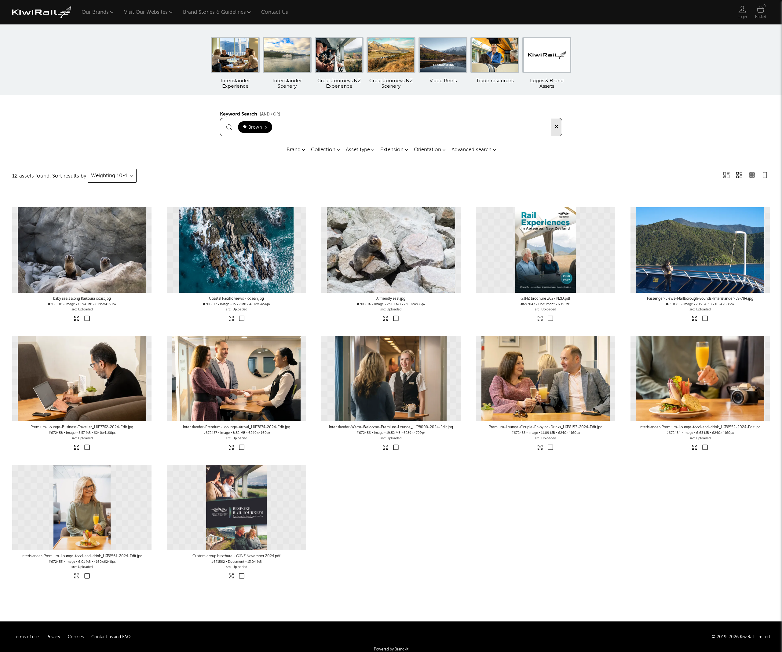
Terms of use (26, 637)
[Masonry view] (726, 176)
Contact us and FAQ (111, 637)
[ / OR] (270, 114)
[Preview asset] (82, 250)
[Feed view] (765, 176)
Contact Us (274, 12)
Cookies (76, 637)
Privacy (53, 637)
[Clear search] (556, 127)
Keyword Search (250, 113)
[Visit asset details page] (77, 319)
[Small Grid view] (752, 176)
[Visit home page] (41, 12)
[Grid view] (739, 176)
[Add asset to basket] (87, 319)
